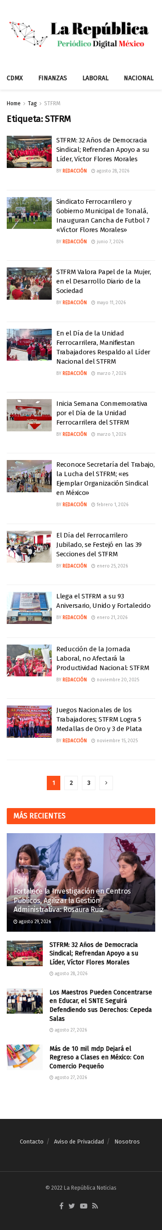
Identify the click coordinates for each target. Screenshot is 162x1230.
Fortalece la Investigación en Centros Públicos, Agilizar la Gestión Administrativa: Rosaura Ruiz (72, 900)
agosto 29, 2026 (34, 922)
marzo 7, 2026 (110, 373)
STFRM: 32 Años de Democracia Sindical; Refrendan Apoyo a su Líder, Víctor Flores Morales (102, 149)
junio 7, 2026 (109, 242)
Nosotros (127, 1141)
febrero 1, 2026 (111, 504)
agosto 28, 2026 (112, 171)
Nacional (138, 78)
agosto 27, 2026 (70, 1030)
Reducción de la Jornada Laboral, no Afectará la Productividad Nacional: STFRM (102, 658)
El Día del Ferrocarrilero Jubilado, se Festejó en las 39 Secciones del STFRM (99, 544)
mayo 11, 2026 (110, 302)
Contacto (32, 1141)
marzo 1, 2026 (110, 434)
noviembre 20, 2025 (117, 680)
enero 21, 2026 (111, 617)
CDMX (15, 78)
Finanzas (52, 78)
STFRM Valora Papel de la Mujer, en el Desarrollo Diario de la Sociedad (103, 281)
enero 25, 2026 (111, 566)
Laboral (95, 78)
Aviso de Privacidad (79, 1141)
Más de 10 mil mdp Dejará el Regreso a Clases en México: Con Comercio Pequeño (97, 1057)
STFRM (52, 103)
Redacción (75, 171)
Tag (32, 103)
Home (14, 103)
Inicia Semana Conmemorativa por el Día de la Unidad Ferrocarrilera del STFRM (102, 413)
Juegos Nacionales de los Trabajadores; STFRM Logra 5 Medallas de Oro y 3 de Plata (99, 719)
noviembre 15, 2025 (116, 741)
